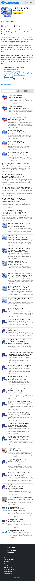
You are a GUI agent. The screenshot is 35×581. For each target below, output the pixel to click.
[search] (17, 91)
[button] (29, 2)
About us (6, 557)
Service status (8, 561)
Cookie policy (8, 573)
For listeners (9, 552)
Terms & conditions (10, 569)
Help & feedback (9, 559)
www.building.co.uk (10, 69)
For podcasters (10, 548)
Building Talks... (21, 7)
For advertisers (10, 550)
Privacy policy (8, 571)
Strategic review (9, 567)
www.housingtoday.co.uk (12, 71)
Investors (6, 565)
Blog (5, 563)
